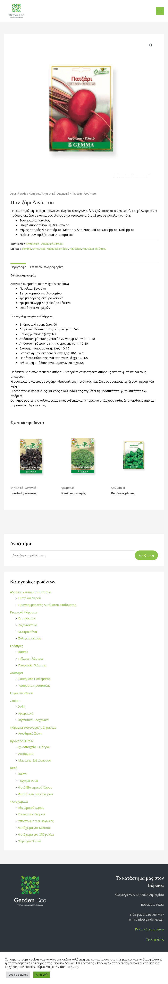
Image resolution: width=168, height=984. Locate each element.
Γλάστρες (16, 646)
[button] (150, 45)
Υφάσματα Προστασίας (34, 685)
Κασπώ (23, 652)
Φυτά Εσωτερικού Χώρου (35, 794)
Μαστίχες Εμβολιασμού (34, 760)
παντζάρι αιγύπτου (94, 248)
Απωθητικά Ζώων (30, 733)
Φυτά (13, 768)
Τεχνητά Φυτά (28, 780)
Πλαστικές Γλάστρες (32, 665)
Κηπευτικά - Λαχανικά (33, 720)
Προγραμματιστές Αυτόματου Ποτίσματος (47, 605)
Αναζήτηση (146, 555)
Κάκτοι (22, 774)
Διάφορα (16, 673)
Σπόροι (15, 701)
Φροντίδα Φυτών (22, 741)
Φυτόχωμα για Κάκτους (34, 828)
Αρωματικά (25, 713)
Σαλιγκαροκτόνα (29, 638)
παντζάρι (75, 248)
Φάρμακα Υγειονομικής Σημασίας (33, 727)
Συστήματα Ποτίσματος (34, 679)
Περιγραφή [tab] (18, 267)
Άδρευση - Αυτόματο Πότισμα (30, 592)
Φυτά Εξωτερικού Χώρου (35, 787)
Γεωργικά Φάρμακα (23, 612)
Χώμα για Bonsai (29, 841)
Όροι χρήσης (155, 939)
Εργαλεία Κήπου (21, 693)
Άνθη (21, 706)
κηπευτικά (38, 248)
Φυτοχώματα (19, 801)
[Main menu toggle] (160, 11)
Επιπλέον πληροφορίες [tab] (46, 267)
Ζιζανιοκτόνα (27, 625)
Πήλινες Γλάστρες (30, 658)
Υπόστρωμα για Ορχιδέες (36, 821)
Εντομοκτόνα (27, 618)
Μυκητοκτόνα (27, 632)
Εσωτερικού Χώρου (31, 814)
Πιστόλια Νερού (29, 598)
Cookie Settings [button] (18, 974)
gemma (26, 248)
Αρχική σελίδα (19, 193)
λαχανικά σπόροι (57, 248)
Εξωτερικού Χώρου (31, 807)
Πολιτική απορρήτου (149, 929)
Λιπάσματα (25, 753)
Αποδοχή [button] (41, 974)
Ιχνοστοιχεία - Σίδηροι (34, 747)
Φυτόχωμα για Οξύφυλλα (36, 834)
